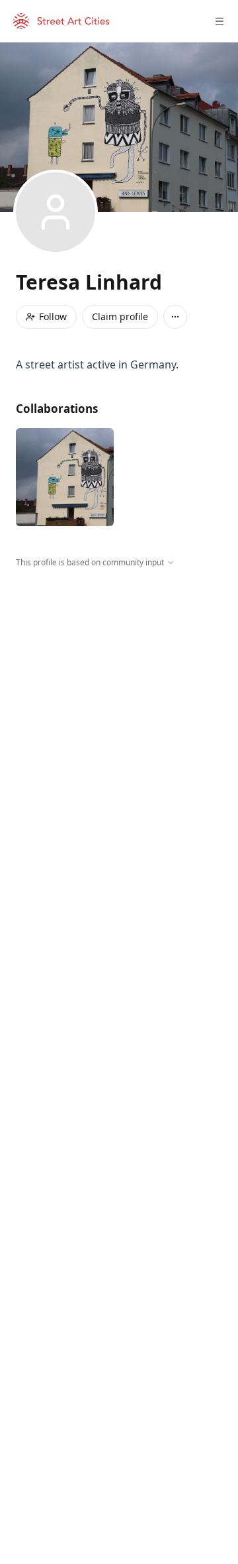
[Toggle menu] (219, 21)
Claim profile (120, 316)
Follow (53, 316)
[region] (119, 690)
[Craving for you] (65, 477)
